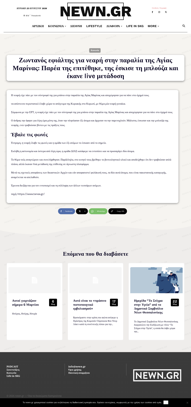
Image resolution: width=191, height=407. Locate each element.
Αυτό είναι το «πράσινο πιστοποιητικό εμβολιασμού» (89, 304)
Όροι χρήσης (74, 370)
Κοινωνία (95, 50)
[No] (187, 402)
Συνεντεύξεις (13, 370)
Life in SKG (13, 376)
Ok (166, 402)
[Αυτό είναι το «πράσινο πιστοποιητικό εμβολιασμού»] (95, 280)
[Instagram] (159, 12)
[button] (183, 26)
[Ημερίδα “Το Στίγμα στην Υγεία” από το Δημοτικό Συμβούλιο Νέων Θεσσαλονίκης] (156, 280)
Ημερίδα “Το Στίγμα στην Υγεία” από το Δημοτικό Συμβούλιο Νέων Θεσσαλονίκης (148, 306)
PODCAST (12, 367)
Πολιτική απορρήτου (79, 373)
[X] (165, 12)
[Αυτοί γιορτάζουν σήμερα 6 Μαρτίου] (34, 280)
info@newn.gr (77, 367)
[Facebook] (152, 12)
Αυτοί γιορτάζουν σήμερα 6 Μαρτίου (25, 302)
